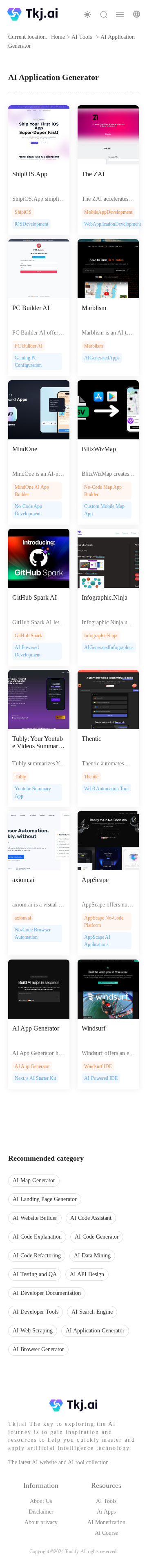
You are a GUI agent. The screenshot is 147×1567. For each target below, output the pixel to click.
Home (58, 37)
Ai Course (106, 1533)
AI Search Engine (92, 1312)
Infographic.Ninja (104, 597)
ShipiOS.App (29, 174)
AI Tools (106, 1501)
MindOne (24, 448)
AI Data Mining (92, 1255)
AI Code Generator (97, 1237)
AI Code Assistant (90, 1218)
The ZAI (93, 174)
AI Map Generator (34, 1180)
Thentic (91, 738)
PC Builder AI (30, 307)
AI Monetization (106, 1522)
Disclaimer (41, 1512)
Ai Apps (106, 1512)
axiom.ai (23, 879)
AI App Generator (35, 1028)
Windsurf (93, 1028)
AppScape (95, 879)
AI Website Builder (35, 1218)
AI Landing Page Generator (45, 1199)
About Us (41, 1501)
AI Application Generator (95, 1331)
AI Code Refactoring (37, 1255)
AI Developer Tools (35, 1312)
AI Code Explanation (37, 1237)
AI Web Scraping (33, 1331)
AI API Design (87, 1274)
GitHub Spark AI (34, 597)
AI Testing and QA (35, 1274)
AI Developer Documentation (47, 1293)
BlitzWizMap (99, 448)
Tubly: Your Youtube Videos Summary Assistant (37, 742)
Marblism (94, 307)
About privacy (41, 1522)
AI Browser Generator (38, 1349)
